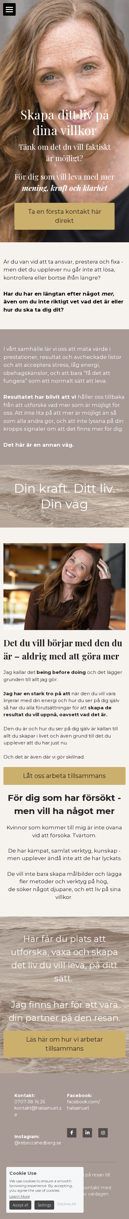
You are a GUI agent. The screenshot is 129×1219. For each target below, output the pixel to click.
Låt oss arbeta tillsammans (64, 776)
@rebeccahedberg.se (37, 1143)
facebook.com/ (83, 1102)
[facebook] (71, 1133)
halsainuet (78, 1108)
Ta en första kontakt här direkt (64, 216)
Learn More (19, 1196)
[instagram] (103, 1133)
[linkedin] (87, 1133)
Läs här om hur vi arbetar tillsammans (64, 1044)
